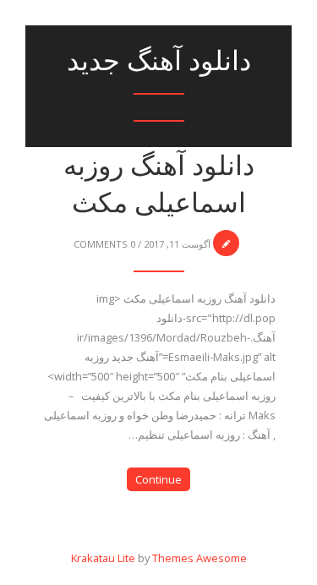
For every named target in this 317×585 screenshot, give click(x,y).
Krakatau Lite (103, 558)
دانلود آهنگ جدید (159, 60)
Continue (158, 479)
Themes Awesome (199, 558)
